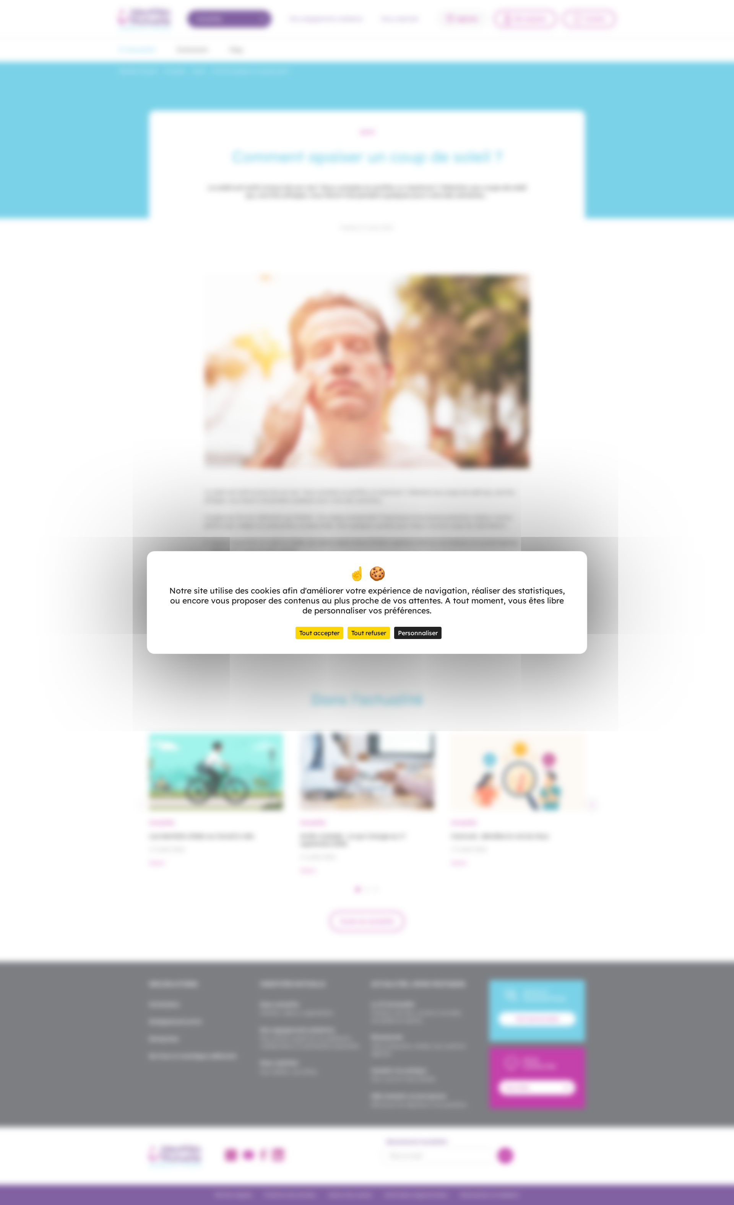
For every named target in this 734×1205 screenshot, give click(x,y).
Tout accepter (319, 633)
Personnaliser (418, 633)
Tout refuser (368, 633)
